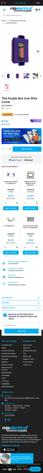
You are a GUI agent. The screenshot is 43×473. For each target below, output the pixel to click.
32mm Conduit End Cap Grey (21, 458)
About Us (26, 348)
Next (40, 76)
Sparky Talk (27, 356)
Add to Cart (27, 149)
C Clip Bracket (8, 226)
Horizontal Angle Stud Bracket (11, 182)
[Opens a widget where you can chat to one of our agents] (35, 469)
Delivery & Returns (29, 351)
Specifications (8, 308)
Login (38, 3)
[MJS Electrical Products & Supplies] (21, 9)
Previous (3, 76)
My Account (27, 345)
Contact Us (27, 365)
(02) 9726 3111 (20, 3)
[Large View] (21, 50)
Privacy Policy (28, 362)
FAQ (24, 353)
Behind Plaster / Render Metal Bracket (31, 183)
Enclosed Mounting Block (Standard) (30, 227)
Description (7, 298)
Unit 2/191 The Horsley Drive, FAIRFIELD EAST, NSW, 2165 (22, 399)
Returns (5, 303)
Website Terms (28, 359)
